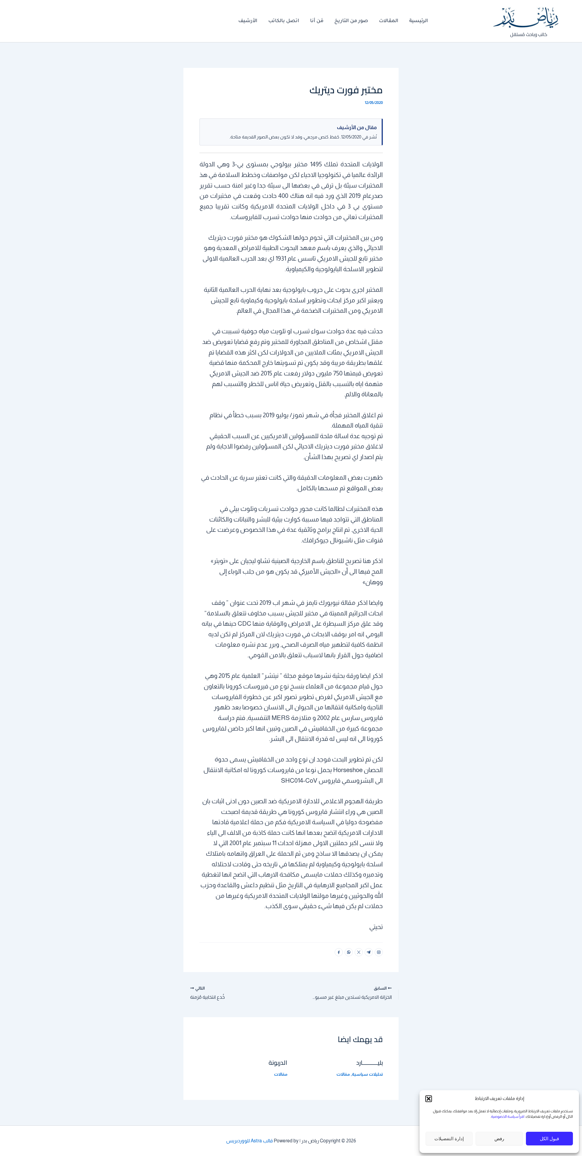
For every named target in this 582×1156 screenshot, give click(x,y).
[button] (429, 1099)
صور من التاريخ (351, 21)
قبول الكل (549, 1138)
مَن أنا (316, 21)
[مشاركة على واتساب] (349, 952)
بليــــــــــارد (369, 1062)
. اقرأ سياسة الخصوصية (508, 1116)
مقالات (343, 1074)
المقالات (388, 21)
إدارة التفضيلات (449, 1138)
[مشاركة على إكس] (359, 952)
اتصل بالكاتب (283, 21)
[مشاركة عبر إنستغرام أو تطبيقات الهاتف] (379, 952)
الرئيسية (418, 21)
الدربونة (278, 1062)
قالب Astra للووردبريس (249, 1140)
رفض (499, 1138)
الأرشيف (247, 21)
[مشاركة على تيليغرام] (369, 952)
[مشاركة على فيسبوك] (339, 952)
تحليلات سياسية (367, 1074)
